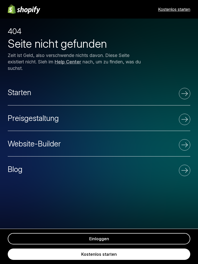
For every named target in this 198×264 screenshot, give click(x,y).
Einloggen (99, 238)
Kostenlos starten (174, 9)
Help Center (68, 61)
